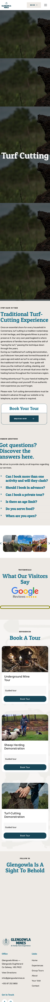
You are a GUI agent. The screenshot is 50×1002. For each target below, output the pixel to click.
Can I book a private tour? (25, 495)
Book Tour (25, 699)
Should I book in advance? (25, 487)
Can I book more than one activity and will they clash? (27, 478)
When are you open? (21, 516)
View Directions (9, 972)
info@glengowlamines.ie (13, 978)
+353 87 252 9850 (9, 983)
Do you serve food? (20, 509)
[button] (45, 5)
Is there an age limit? (21, 502)
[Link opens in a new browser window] (13, 886)
